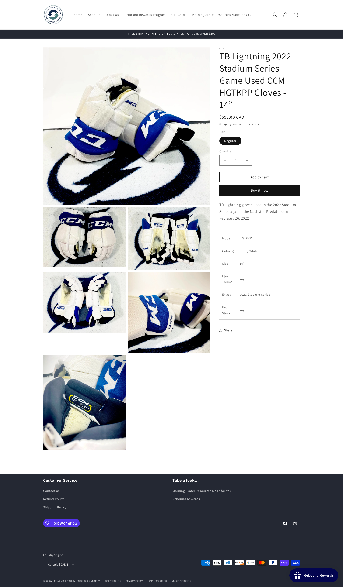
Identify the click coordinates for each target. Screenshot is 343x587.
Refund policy (113, 580)
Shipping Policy (54, 507)
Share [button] (228, 330)
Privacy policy (134, 580)
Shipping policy (181, 580)
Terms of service (157, 580)
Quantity (225, 151)
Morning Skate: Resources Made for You (202, 491)
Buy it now (260, 190)
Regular (230, 141)
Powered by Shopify (88, 581)
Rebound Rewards (186, 499)
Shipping (225, 124)
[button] (93, 15)
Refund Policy (53, 499)
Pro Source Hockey (64, 581)
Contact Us (51, 491)
